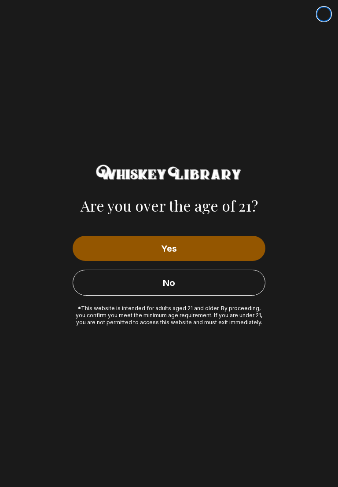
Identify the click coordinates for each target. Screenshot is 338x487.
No (169, 283)
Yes (169, 248)
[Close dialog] (324, 14)
